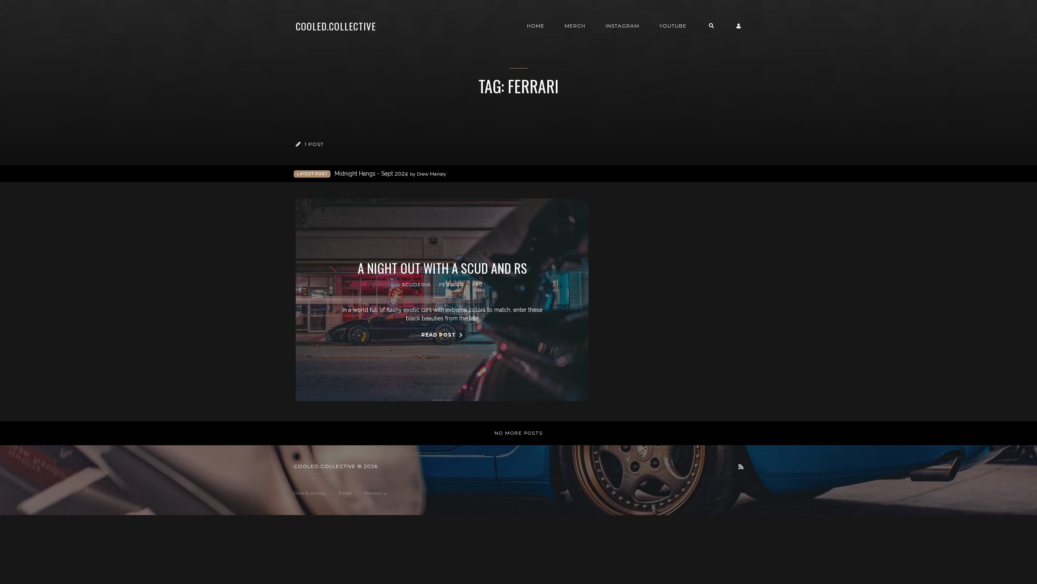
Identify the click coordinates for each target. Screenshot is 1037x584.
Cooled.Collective (336, 26)
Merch (575, 26)
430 (477, 284)
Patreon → (376, 493)
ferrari (451, 284)
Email (345, 493)
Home (535, 26)
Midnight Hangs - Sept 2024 (390, 173)
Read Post (439, 335)
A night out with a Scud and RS (442, 268)
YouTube (673, 26)
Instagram (622, 26)
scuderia (416, 284)
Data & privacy (310, 493)
